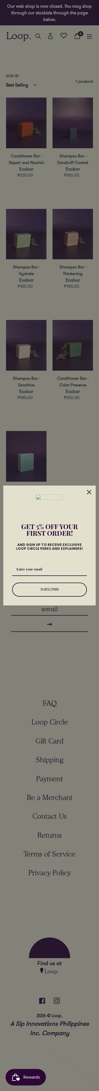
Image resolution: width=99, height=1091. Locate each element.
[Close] (89, 492)
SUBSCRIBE (49, 589)
